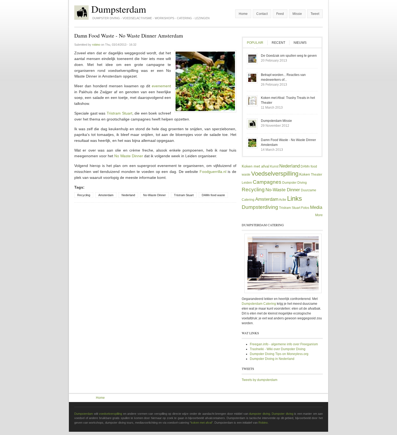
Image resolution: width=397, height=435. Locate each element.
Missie (297, 14)
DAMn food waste (213, 195)
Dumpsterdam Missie (276, 121)
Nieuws (300, 43)
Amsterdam (105, 195)
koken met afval (201, 422)
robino (96, 44)
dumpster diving (259, 413)
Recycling (83, 195)
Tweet (315, 14)
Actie (282, 200)
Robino (263, 422)
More (319, 215)
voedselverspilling (110, 413)
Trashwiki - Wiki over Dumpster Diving (277, 349)
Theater (316, 174)
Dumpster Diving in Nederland (272, 359)
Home (243, 14)
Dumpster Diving (294, 183)
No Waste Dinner (128, 156)
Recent (278, 43)
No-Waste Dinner (154, 195)
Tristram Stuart (119, 113)
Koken (304, 174)
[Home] (81, 12)
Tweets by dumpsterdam (259, 380)
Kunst (274, 166)
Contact (262, 14)
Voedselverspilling (274, 173)
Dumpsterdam (118, 8)
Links (294, 198)
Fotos (305, 208)
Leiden (247, 183)
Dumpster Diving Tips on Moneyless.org (279, 354)
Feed (280, 14)
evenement (161, 86)
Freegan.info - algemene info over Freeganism (284, 344)
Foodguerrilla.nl (213, 171)
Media (316, 207)
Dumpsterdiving (260, 207)
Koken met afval (255, 166)
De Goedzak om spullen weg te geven (289, 56)
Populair (257, 43)
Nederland (128, 195)
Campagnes (267, 182)
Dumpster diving (282, 413)
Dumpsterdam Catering (259, 304)
